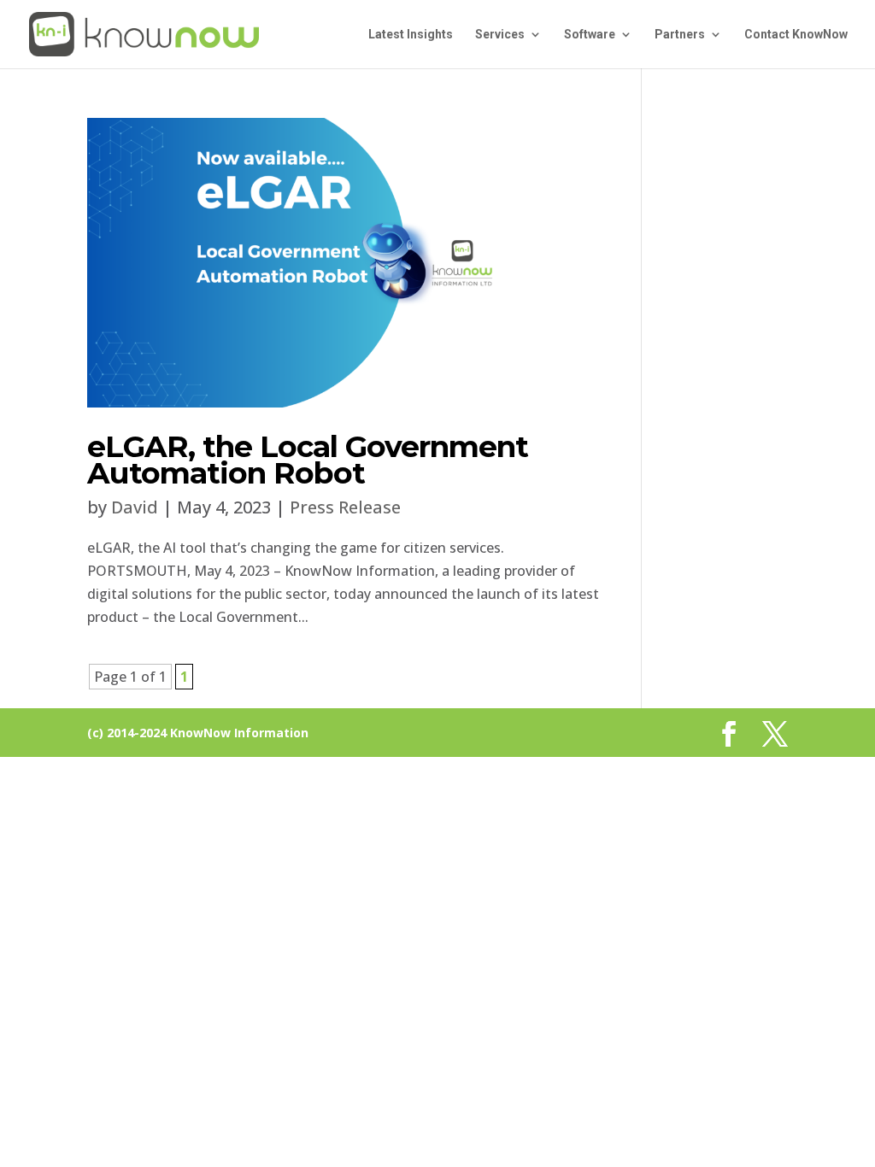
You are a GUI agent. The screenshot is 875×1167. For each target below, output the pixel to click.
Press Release (345, 507)
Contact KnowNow (796, 34)
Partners (680, 34)
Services (500, 34)
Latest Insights (410, 34)
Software (589, 34)
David (134, 507)
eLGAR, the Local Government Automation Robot (307, 459)
